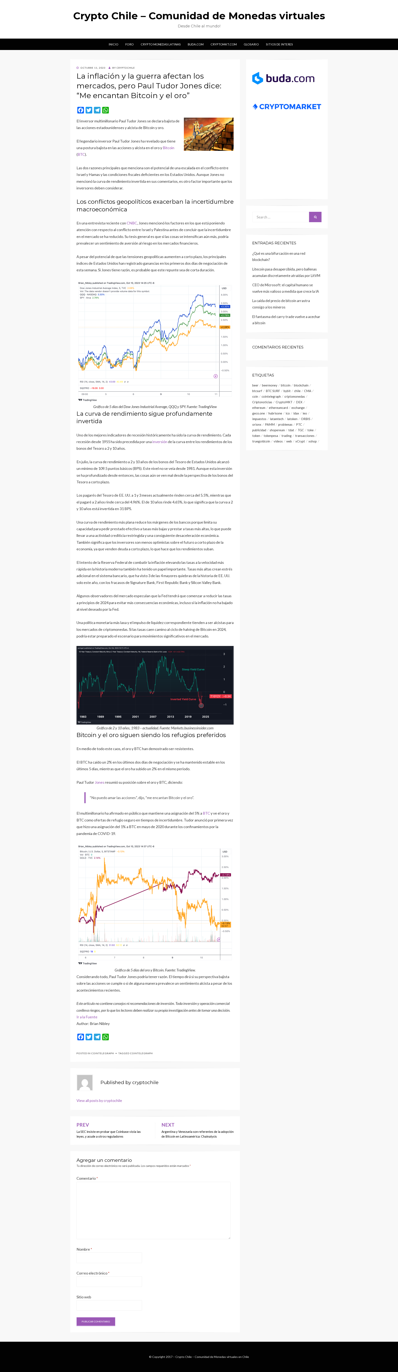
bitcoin (285, 385)
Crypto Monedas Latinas (161, 44)
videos (278, 441)
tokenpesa (271, 435)
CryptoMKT (284, 402)
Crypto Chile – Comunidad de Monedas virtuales (199, 16)
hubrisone (275, 413)
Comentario (87, 1178)
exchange (298, 407)
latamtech (277, 419)
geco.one (258, 413)
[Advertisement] (287, 161)
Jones (99, 782)
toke (310, 430)
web (289, 441)
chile (297, 391)
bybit (287, 391)
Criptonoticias (262, 402)
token (256, 435)
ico (288, 413)
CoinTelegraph (102, 1053)
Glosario (251, 44)
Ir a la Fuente (86, 1017)
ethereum (258, 407)
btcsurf (257, 391)
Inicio (113, 44)
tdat (291, 430)
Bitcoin (168, 147)
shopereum (277, 430)
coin (255, 396)
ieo (305, 413)
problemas (285, 424)
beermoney (269, 385)
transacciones (304, 435)
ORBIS (305, 419)
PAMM (270, 424)
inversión (159, 441)
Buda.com (196, 44)
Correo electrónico (92, 1273)
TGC (301, 430)
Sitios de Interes (279, 44)
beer (255, 385)
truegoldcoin (261, 441)
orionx (256, 424)
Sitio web (83, 1297)
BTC (81, 154)
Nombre (84, 1249)
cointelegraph (141, 1053)
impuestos (259, 419)
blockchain (301, 385)
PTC (299, 424)
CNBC (132, 223)
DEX (299, 402)
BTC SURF (273, 391)
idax (296, 413)
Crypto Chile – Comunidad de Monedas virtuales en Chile (212, 1357)
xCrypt (300, 441)
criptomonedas (294, 396)
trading (287, 435)
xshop (312, 441)
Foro (129, 44)
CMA (307, 391)
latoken (292, 419)
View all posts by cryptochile (99, 1100)
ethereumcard (278, 407)
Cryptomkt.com (224, 44)
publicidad (259, 430)
